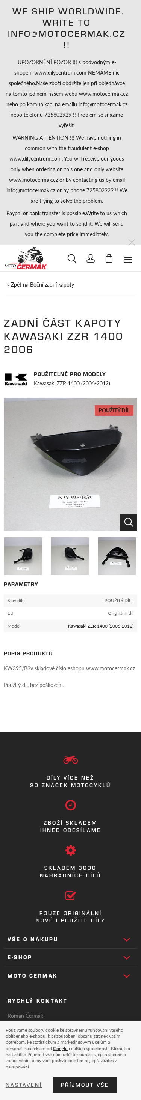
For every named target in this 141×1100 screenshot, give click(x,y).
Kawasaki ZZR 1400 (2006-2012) (72, 383)
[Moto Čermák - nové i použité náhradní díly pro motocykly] (26, 258)
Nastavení (24, 1085)
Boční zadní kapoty (52, 284)
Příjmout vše (85, 1085)
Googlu (60, 1048)
